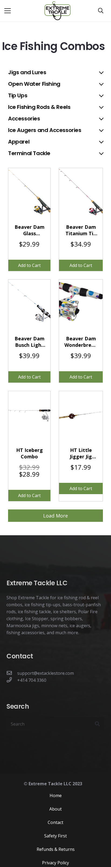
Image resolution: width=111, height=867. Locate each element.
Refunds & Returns (56, 849)
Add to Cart (29, 265)
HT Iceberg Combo (29, 453)
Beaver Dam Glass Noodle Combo (29, 230)
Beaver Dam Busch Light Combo (29, 341)
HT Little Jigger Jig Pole (81, 453)
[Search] (101, 11)
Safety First (55, 836)
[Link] (57, 11)
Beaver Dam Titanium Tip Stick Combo (80, 230)
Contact (55, 822)
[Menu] (7, 10)
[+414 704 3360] (11, 680)
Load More (55, 515)
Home (56, 795)
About (55, 809)
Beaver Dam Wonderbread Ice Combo (80, 341)
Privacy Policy (55, 863)
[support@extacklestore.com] (11, 673)
